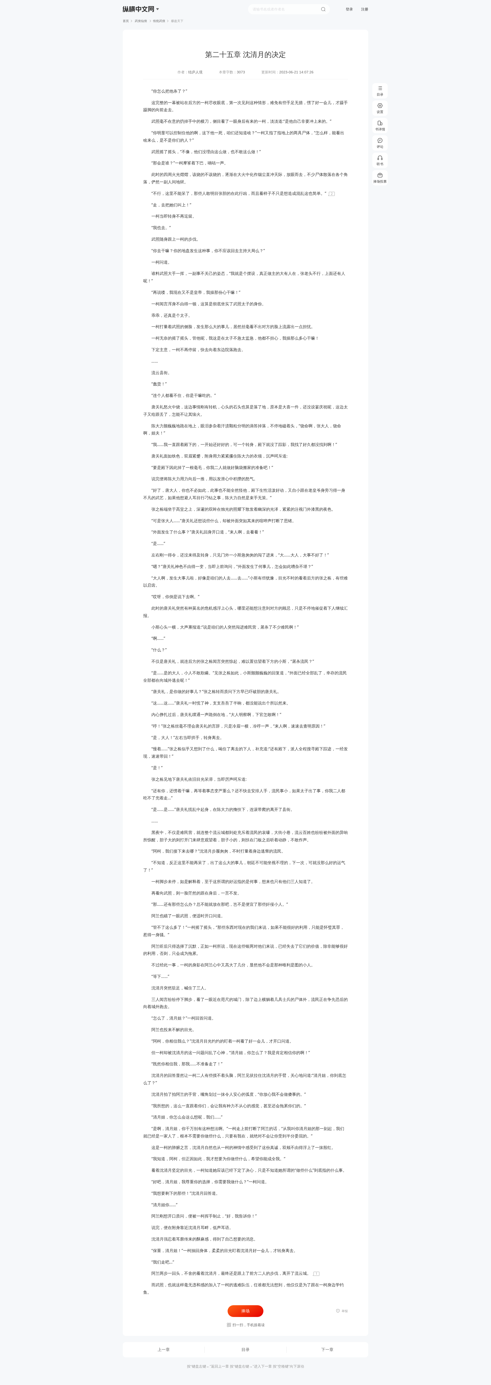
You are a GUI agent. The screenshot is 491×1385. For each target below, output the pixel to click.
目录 (245, 1349)
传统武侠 (159, 21)
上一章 (164, 1349)
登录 (349, 9)
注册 (364, 9)
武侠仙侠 (141, 21)
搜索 (323, 9)
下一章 (327, 1349)
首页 (126, 21)
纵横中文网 (139, 23)
